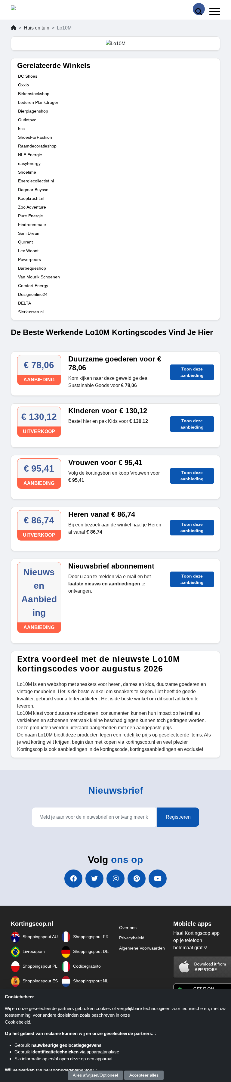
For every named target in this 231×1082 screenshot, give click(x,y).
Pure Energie (30, 215)
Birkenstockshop (33, 93)
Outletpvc (27, 119)
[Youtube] (158, 879)
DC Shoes (27, 76)
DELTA (24, 303)
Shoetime (27, 172)
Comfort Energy (33, 285)
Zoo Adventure (32, 207)
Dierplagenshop (33, 111)
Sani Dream (29, 233)
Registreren (178, 817)
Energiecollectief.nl (36, 180)
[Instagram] (115, 879)
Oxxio (23, 84)
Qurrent (25, 242)
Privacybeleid (131, 937)
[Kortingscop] (26, 9)
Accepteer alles (144, 1075)
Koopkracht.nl (31, 198)
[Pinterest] (137, 879)
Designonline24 (33, 294)
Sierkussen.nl (31, 311)
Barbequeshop (32, 268)
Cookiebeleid (17, 1022)
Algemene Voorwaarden (142, 948)
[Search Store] (199, 9)
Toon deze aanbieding (192, 372)
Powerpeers (29, 259)
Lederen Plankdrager (38, 102)
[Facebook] (73, 879)
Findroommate (32, 224)
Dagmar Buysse (33, 189)
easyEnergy (29, 163)
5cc (21, 128)
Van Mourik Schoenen (39, 276)
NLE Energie (30, 154)
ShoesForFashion (35, 137)
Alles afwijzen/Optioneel (95, 1075)
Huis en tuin (36, 27)
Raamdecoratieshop (37, 146)
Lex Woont (28, 250)
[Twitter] (94, 879)
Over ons (128, 927)
